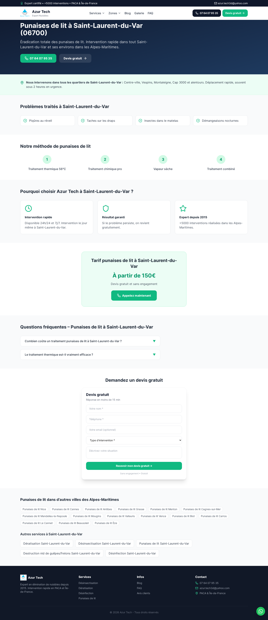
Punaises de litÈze (106, 523)
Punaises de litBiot (183, 516)
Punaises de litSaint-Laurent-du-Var (164, 543)
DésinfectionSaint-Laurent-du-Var (132, 553)
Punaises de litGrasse (131, 509)
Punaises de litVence (153, 516)
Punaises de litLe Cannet (38, 523)
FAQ (150, 13)
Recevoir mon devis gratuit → (134, 465)
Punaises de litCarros (214, 516)
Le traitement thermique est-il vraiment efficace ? (90, 354)
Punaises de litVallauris (121, 516)
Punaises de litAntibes (98, 509)
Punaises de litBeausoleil (74, 523)
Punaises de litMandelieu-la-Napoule (45, 516)
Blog (128, 13)
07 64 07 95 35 (209, 582)
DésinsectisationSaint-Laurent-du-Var (104, 543)
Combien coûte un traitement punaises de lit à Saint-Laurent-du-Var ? (90, 341)
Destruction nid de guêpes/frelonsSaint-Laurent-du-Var (61, 553)
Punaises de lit (87, 598)
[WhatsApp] (260, 611)
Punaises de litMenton (163, 509)
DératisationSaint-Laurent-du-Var (46, 543)
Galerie (139, 13)
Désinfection (86, 593)
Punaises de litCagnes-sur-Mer (202, 509)
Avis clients (143, 593)
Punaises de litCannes (65, 509)
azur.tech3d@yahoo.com (215, 588)
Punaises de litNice (34, 509)
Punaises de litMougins (87, 516)
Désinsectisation (88, 582)
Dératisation (86, 588)
